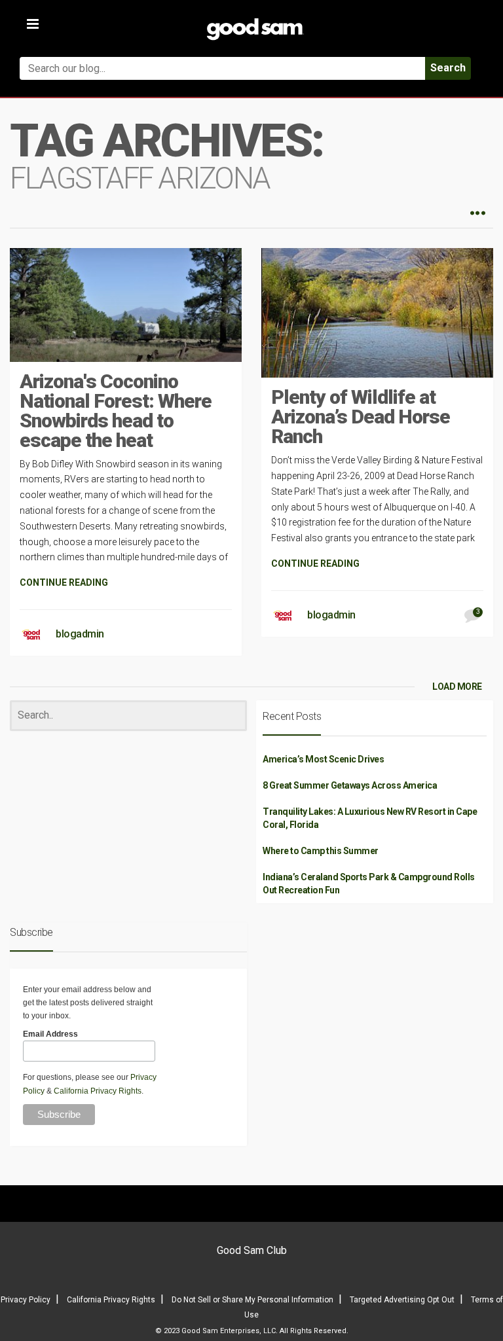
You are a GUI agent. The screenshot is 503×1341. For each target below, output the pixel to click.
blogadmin (80, 634)
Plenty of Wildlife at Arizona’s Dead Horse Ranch (360, 416)
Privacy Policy (25, 1299)
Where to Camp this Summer (321, 851)
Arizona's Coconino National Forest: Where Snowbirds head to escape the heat (116, 411)
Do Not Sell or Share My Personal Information (252, 1299)
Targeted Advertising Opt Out (402, 1299)
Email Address (50, 1034)
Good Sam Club (252, 1250)
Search (448, 68)
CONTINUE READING (64, 582)
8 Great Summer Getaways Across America (350, 785)
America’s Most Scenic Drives (323, 759)
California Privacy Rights (97, 1091)
